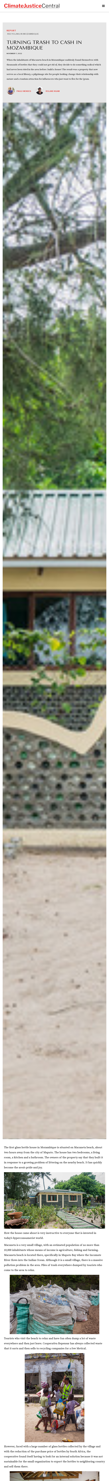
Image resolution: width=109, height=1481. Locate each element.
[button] (103, 5)
